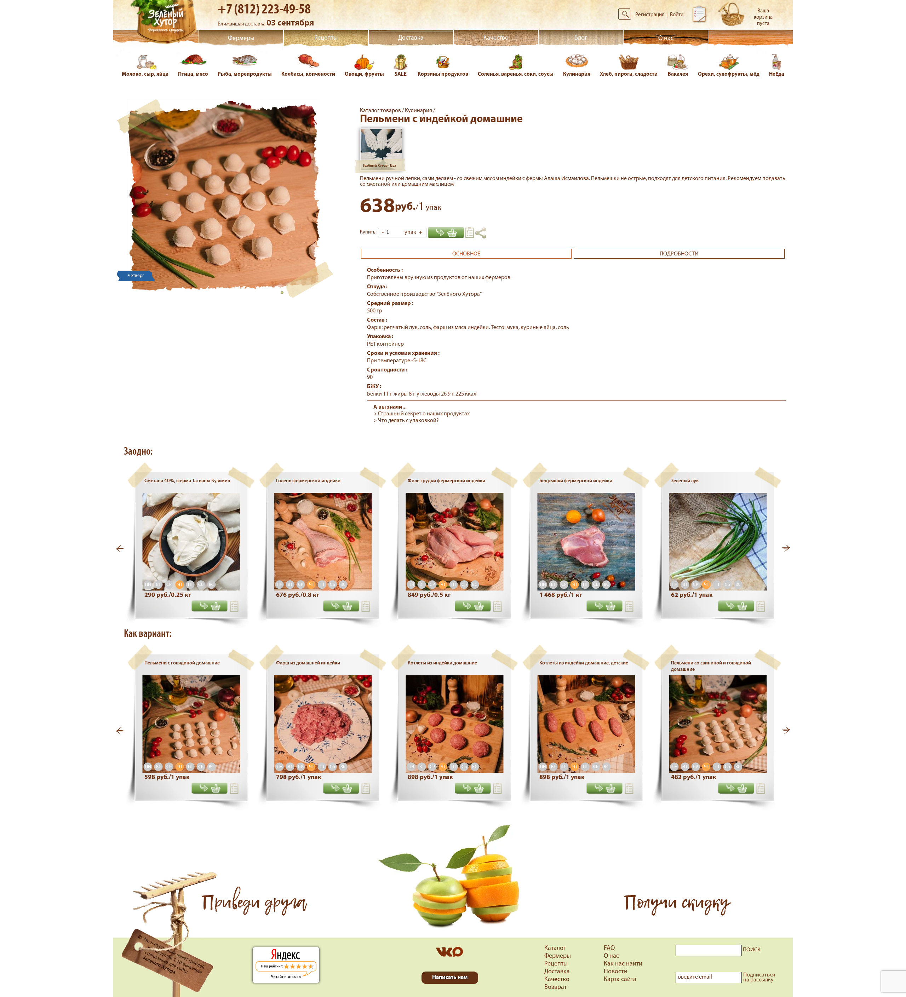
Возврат (555, 987)
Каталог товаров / (382, 111)
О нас (665, 38)
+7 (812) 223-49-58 (264, 10)
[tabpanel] (223, 195)
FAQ (609, 948)
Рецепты (326, 38)
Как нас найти (623, 964)
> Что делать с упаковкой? (406, 420)
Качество (496, 38)
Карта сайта (620, 979)
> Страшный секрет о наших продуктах (421, 414)
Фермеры (241, 38)
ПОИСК (752, 949)
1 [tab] (284, 294)
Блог (580, 38)
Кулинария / (420, 111)
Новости (615, 972)
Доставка (411, 38)
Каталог (555, 948)
